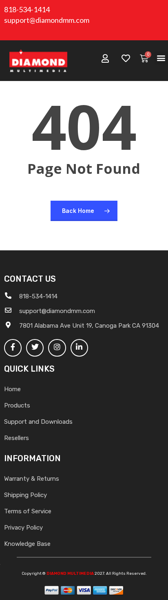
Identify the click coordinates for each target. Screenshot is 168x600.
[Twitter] (35, 348)
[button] (161, 58)
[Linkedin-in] (79, 348)
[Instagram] (57, 348)
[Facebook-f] (13, 348)
